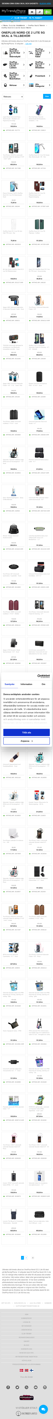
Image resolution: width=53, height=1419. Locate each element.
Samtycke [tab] (9, 684)
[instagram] (45, 1387)
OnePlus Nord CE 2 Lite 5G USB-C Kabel (39, 52)
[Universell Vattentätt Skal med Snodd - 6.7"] (39, 419)
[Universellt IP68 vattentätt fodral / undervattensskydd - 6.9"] (39, 495)
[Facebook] (8, 1387)
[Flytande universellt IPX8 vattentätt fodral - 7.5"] (13, 1104)
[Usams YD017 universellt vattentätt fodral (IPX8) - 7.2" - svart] (13, 1180)
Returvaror (26, 1326)
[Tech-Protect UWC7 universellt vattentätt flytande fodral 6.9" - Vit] (39, 1142)
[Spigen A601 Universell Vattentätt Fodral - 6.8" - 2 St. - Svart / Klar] (13, 381)
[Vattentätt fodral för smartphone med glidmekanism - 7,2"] (39, 1180)
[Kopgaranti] (26, 1399)
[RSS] (26, 1387)
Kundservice (26, 1318)
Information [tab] (26, 684)
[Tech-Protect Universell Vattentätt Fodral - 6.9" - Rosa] (39, 952)
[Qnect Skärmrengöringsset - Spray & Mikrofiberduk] (13, 495)
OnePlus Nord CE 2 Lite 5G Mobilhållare (14, 76)
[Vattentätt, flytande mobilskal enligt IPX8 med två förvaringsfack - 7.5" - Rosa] (13, 876)
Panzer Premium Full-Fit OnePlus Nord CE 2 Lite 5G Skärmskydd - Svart (13, 195)
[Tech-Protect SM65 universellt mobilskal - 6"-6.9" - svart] (13, 419)
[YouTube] (35, 1387)
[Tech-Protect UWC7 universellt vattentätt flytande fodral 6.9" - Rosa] (13, 1142)
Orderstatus (26, 1330)
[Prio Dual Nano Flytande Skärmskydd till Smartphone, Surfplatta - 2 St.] (39, 114)
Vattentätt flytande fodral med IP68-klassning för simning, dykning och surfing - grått (39, 994)
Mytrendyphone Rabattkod (26, 1357)
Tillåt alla (26, 732)
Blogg (26, 1345)
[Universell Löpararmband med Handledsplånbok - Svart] (13, 762)
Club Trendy (27, 1334)
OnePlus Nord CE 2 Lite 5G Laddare (13, 64)
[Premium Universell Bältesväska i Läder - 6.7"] (39, 457)
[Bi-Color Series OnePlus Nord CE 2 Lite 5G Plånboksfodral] (13, 267)
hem (26, 1314)
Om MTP (26, 1341)
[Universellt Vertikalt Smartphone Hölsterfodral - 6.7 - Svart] (39, 876)
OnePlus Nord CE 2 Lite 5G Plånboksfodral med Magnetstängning (37, 195)
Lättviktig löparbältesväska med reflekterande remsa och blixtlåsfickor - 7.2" (38, 537)
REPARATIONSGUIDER (26, 1337)
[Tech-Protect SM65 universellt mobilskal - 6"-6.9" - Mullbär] (13, 609)
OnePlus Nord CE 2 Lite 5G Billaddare (39, 64)
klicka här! (45, 4)
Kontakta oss (26, 1349)
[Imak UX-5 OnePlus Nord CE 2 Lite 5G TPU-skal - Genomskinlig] (39, 267)
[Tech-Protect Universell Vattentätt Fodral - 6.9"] (39, 305)
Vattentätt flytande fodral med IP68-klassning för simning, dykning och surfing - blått (13, 994)
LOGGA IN (26, 1322)
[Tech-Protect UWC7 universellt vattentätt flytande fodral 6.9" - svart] (39, 838)
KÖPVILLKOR (26, 1361)
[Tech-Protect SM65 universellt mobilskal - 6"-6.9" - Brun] (39, 914)
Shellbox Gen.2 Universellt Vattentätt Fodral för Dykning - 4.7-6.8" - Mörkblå (39, 347)
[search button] (39, 12)
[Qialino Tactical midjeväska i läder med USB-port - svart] (39, 1219)
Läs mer (28, 43)
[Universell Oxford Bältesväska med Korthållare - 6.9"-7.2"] (39, 571)
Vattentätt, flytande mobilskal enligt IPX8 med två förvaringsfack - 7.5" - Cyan (39, 766)
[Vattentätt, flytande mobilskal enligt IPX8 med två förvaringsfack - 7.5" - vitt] (13, 800)
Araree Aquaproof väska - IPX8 (12, 1031)
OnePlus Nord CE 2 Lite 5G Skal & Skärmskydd (14, 52)
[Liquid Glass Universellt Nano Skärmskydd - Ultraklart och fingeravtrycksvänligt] (13, 114)
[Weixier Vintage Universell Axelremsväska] (13, 533)
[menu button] (32, 12)
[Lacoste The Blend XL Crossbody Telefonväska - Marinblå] (13, 1219)
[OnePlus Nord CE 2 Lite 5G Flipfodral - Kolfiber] (39, 229)
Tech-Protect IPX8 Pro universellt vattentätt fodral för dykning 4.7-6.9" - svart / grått (13, 157)
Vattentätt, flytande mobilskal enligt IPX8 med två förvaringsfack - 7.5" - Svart (13, 461)
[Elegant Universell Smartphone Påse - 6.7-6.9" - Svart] (39, 381)
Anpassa (25, 741)
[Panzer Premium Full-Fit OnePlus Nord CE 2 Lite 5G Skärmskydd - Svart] (13, 191)
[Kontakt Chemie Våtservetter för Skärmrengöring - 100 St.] (39, 800)
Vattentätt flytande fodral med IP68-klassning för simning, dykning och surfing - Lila (39, 1070)
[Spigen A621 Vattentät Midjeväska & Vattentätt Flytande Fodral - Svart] (13, 305)
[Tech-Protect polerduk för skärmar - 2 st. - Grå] (13, 838)
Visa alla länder (26, 1377)
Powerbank (40, 76)
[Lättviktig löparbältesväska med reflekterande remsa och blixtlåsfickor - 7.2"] (39, 533)
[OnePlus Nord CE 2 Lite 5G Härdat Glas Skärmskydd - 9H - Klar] (39, 152)
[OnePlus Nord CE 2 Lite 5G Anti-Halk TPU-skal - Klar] (13, 229)
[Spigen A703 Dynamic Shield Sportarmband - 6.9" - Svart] (13, 647)
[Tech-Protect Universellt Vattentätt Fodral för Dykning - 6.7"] (39, 609)
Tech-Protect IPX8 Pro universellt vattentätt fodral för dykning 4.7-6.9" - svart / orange (13, 918)
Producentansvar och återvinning (26, 1364)
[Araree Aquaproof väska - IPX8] (13, 1028)
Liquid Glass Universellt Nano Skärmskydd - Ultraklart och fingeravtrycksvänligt (11, 118)
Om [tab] (43, 684)
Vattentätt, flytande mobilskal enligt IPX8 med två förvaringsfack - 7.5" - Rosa (13, 880)
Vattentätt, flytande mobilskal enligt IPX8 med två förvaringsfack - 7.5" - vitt (13, 804)
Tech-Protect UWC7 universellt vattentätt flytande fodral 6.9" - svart (38, 842)
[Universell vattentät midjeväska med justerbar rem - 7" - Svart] (13, 1066)
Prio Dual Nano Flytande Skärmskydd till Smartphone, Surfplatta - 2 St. (37, 118)
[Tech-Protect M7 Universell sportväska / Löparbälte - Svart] (13, 571)
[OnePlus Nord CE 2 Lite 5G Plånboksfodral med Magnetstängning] (39, 191)
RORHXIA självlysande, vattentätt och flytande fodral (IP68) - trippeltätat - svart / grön (39, 1108)
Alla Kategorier (39, 85)
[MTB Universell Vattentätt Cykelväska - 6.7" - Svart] (13, 952)
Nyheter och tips (26, 1353)
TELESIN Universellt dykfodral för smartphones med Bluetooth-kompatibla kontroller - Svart (13, 347)
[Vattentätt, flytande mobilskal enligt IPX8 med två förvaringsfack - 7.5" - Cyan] (39, 762)
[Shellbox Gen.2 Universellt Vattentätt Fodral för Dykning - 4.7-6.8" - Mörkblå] (39, 343)
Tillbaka (5, 25)
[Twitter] (17, 1387)
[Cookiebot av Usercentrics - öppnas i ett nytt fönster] (38, 676)
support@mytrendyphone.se (27, 1306)
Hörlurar (13, 85)
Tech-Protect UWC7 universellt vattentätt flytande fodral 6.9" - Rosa (12, 1146)
